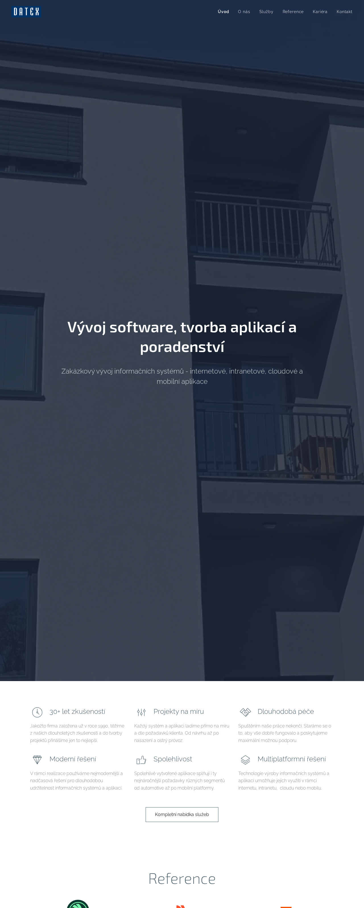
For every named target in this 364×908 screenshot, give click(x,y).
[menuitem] (224, 12)
